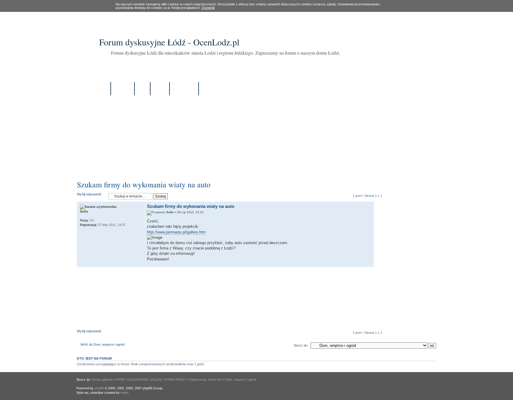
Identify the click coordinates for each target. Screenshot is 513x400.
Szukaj (160, 88)
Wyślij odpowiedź (89, 194)
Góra (369, 263)
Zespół (208, 88)
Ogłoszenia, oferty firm (206, 379)
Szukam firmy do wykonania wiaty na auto (143, 184)
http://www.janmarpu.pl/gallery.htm (176, 232)
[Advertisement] (256, 136)
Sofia (170, 212)
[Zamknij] (208, 8)
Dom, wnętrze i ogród (240, 379)
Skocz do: (301, 345)
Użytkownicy (184, 88)
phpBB (99, 388)
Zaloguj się (423, 19)
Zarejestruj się (400, 19)
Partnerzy (122, 88)
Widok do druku (427, 89)
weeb (124, 392)
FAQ (142, 88)
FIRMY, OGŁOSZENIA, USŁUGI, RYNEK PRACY (151, 379)
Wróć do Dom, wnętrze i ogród (102, 344)
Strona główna (94, 88)
